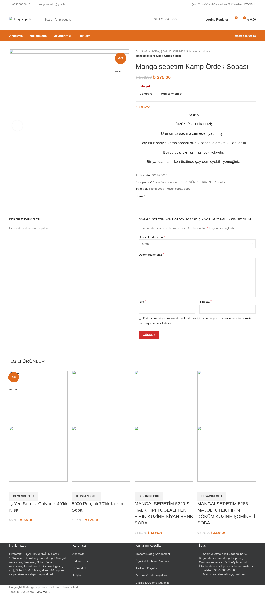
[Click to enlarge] (17, 125)
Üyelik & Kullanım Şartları (152, 561)
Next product (254, 54)
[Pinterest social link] (158, 196)
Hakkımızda (80, 561)
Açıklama (143, 107)
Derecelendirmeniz (152, 237)
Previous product (245, 54)
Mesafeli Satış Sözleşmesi (153, 554)
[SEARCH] (191, 19)
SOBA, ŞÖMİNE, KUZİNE (167, 51)
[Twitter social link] (153, 196)
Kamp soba (156, 188)
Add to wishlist (171, 93)
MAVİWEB (43, 591)
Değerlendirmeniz (151, 254)
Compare (146, 93)
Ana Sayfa (142, 51)
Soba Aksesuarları (197, 51)
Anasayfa (78, 554)
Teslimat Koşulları (147, 568)
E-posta (205, 301)
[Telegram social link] (168, 196)
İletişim (77, 575)
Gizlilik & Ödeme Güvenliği (153, 582)
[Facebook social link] (149, 196)
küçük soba (174, 188)
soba (187, 188)
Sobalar (220, 182)
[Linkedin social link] (163, 196)
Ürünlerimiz (79, 568)
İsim (142, 301)
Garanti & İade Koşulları (151, 575)
